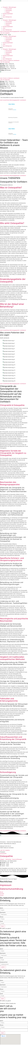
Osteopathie (8, 10)
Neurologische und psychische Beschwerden (14, 619)
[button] (14, 18)
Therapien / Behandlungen (9, 7)
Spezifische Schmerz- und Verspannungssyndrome (12, 559)
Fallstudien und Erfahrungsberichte (9, 699)
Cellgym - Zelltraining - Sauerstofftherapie (11, 859)
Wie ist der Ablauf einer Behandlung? (12, 305)
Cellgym (7, 12)
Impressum (5, 885)
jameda (15, 109)
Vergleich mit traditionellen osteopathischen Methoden (12, 658)
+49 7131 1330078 (5, 33)
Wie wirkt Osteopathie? (12, 223)
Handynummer (3, 962)
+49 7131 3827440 (5, 62)
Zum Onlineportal (7, 17)
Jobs (4, 15)
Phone (1, 916)
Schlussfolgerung (8, 772)
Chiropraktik (8, 8)
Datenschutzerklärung (11, 889)
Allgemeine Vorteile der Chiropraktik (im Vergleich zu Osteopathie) (13, 453)
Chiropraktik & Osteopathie (12, 405)
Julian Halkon (11, 104)
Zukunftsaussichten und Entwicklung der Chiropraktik (13, 738)
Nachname (2, 912)
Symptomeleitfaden (8, 13)
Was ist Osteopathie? (11, 187)
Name (1, 908)
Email (1, 921)
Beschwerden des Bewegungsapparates (10, 483)
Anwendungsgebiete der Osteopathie (12, 280)
